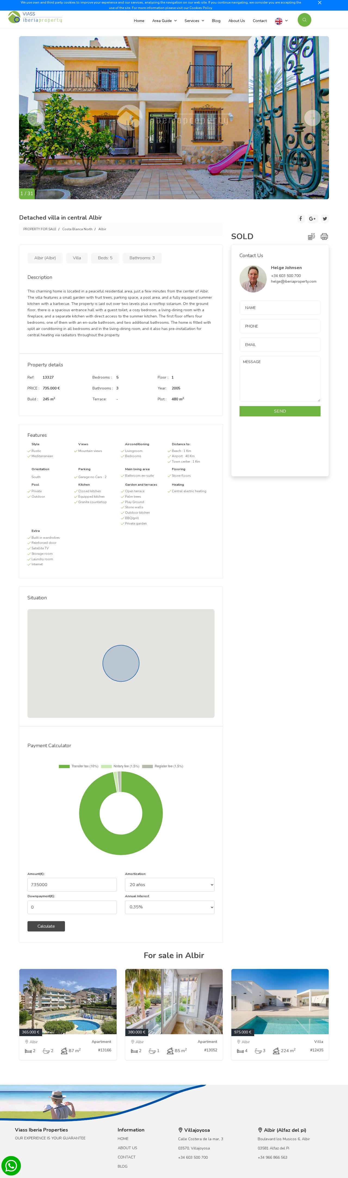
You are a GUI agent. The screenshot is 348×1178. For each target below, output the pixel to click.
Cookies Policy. (201, 8)
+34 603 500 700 (193, 1157)
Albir (102, 229)
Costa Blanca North (77, 229)
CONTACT (127, 1157)
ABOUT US (127, 1148)
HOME (123, 1138)
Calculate (46, 926)
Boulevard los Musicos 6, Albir (284, 1139)
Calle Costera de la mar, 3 (200, 1139)
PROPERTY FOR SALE (39, 229)
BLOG (123, 1166)
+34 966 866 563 (272, 1157)
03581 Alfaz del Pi (273, 1148)
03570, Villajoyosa (194, 1148)
